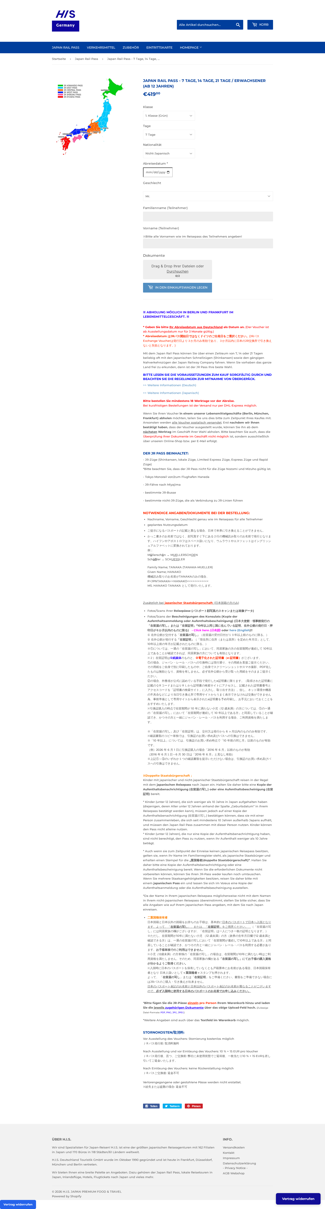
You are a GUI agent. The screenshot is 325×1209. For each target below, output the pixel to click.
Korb (263, 25)
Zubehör (131, 47)
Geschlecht (152, 183)
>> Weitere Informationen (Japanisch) (171, 393)
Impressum (231, 1158)
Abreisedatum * (155, 163)
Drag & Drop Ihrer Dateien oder (177, 269)
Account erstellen (261, 14)
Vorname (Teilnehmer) (161, 228)
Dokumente (154, 255)
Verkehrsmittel (101, 47)
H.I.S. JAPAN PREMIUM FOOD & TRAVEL (92, 1191)
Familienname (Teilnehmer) (165, 208)
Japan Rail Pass (65, 47)
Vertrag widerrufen (18, 1204)
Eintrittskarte (159, 47)
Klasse (148, 107)
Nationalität (152, 145)
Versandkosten (234, 1147)
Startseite (59, 59)
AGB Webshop (234, 1173)
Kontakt (228, 1152)
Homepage (189, 47)
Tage (147, 126)
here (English (239, 630)
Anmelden (234, 14)
